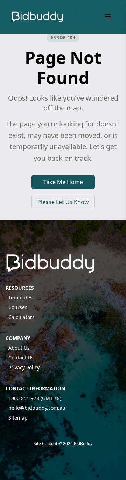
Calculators (21, 317)
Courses (17, 307)
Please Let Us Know (63, 202)
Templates (20, 297)
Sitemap (18, 417)
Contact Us (21, 357)
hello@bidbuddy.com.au (36, 408)
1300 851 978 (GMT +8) (34, 398)
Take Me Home (63, 182)
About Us (19, 347)
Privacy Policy (24, 367)
